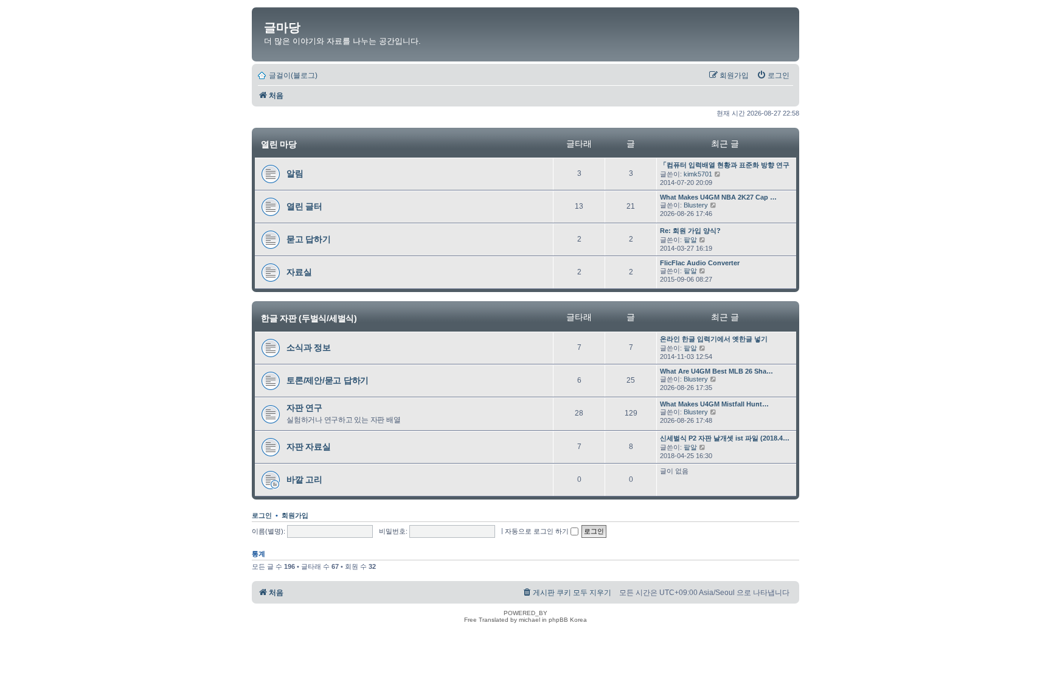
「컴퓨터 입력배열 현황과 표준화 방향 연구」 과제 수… (743, 165)
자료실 (298, 272)
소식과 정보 (308, 347)
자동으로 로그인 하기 (538, 531)
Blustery (696, 205)
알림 (295, 173)
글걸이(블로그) (293, 75)
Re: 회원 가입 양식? (690, 230)
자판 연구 (304, 408)
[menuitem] (773, 75)
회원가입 (295, 515)
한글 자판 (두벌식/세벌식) (309, 317)
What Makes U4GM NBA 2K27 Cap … (718, 197)
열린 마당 (279, 144)
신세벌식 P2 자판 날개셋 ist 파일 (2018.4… (724, 438)
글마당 (282, 27)
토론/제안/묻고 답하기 (327, 380)
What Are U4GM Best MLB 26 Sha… (716, 371)
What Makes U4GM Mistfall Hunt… (714, 404)
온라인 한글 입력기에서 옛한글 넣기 (714, 339)
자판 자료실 (308, 446)
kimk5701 (698, 174)
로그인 (262, 515)
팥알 (690, 239)
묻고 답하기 (308, 239)
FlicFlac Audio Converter (700, 262)
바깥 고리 (304, 479)
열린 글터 (304, 206)
